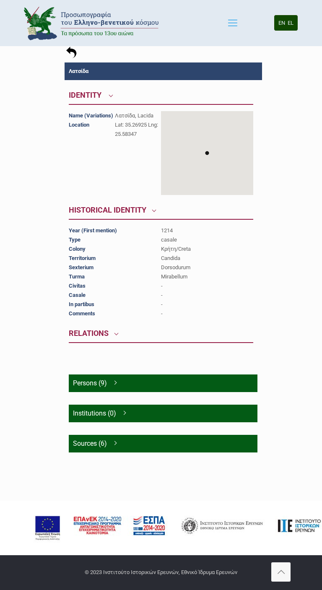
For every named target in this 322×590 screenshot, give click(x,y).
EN (281, 23)
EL (290, 23)
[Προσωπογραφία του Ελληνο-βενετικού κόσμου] (92, 23)
